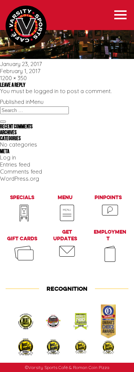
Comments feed (21, 171)
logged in (46, 91)
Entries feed (15, 164)
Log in (8, 157)
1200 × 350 (13, 78)
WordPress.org (19, 178)
